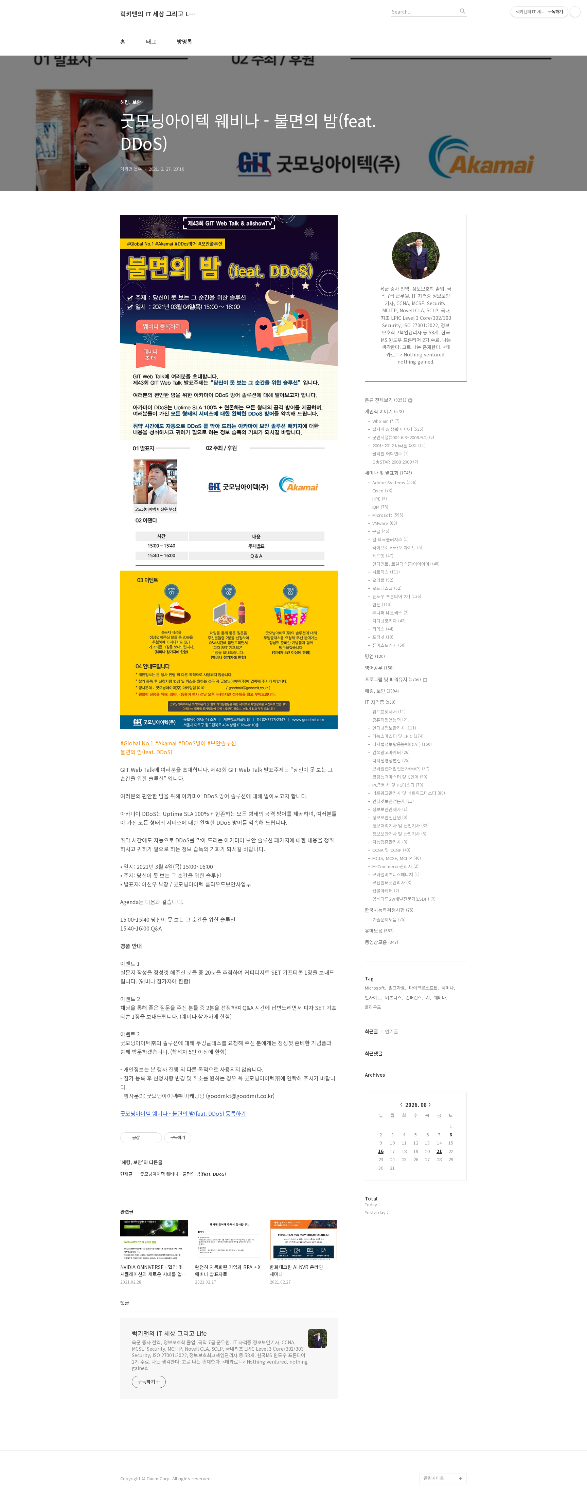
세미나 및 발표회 (388, 472)
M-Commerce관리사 (395, 866)
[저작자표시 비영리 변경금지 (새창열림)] (200, 1137)
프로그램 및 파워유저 (393, 679)
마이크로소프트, (424, 987)
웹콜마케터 (385, 890)
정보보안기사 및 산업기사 (399, 833)
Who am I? (385, 421)
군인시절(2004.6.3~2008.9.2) (403, 437)
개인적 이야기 (384, 411)
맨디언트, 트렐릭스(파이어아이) (406, 564)
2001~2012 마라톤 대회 (399, 445)
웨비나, (440, 997)
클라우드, (374, 1007)
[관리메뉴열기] (575, 12)
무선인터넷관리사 (391, 882)
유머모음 (379, 930)
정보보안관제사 (389, 809)
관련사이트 (434, 1478)
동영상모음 (381, 942)
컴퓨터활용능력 (391, 720)
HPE (379, 498)
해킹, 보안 (382, 690)
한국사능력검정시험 (389, 909)
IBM (380, 507)
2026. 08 (416, 1104)
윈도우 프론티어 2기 (396, 596)
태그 (151, 41)
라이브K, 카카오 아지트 (397, 547)
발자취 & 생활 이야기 (397, 429)
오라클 (382, 580)
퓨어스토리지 (389, 645)
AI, (428, 997)
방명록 (184, 41)
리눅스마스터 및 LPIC (398, 736)
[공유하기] (146, 1138)
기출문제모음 (389, 919)
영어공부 (379, 667)
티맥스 (382, 629)
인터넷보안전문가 (393, 801)
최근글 (371, 1031)
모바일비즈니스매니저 (396, 874)
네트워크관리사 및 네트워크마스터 (408, 793)
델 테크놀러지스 (390, 539)
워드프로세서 (389, 711)
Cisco (382, 490)
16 (381, 1151)
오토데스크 (387, 588)
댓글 (124, 1302)
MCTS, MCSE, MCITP (396, 858)
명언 (375, 656)
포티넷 (382, 637)
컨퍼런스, (414, 997)
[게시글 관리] (154, 1138)
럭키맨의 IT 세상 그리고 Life (157, 14)
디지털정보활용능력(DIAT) (402, 744)
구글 (380, 531)
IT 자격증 (380, 702)
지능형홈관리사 (389, 842)
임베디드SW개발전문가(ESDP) (403, 899)
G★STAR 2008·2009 (395, 461)
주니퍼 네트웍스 (390, 612)
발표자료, (397, 987)
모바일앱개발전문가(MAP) (400, 768)
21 (439, 1151)
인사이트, (374, 997)
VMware (384, 523)
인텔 (382, 604)
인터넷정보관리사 (394, 728)
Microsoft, (375, 987)
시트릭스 (386, 572)
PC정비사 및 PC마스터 (397, 785)
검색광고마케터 (391, 752)
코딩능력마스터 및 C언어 (399, 777)
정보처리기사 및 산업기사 (400, 825)
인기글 (391, 1031)
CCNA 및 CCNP (391, 850)
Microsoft (387, 515)
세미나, (448, 987)
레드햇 (382, 555)
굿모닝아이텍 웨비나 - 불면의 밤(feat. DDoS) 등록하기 (183, 1113)
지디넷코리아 (389, 621)
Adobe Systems (394, 482)
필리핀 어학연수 (390, 453)
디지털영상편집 (391, 760)
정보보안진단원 (389, 817)
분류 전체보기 (385, 399)
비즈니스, (394, 997)
